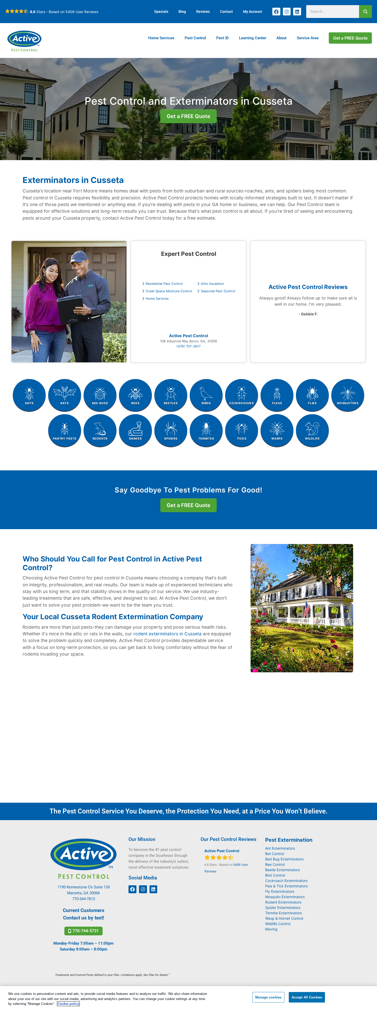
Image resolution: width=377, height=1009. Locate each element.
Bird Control (275, 875)
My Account (252, 11)
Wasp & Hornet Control (284, 918)
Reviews (203, 11)
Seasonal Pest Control (218, 291)
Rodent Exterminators (283, 902)
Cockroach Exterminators (286, 880)
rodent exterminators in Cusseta (167, 633)
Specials (161, 11)
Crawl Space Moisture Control (169, 291)
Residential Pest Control (164, 284)
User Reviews (81, 11)
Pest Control (195, 38)
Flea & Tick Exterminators (286, 886)
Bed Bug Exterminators (284, 859)
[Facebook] (276, 12)
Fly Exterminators (279, 891)
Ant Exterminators (280, 848)
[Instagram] (287, 12)
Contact (226, 11)
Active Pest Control (188, 335)
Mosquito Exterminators (285, 897)
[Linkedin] (297, 12)
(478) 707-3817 (188, 346)
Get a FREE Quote (350, 38)
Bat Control (274, 853)
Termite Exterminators (283, 913)
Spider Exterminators (282, 907)
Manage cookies (268, 997)
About (281, 38)
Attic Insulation (212, 284)
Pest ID (222, 38)
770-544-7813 (83, 899)
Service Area (308, 38)
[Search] (365, 11)
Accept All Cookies (307, 997)
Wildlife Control (277, 923)
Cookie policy (68, 1004)
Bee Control (275, 864)
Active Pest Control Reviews (308, 286)
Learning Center (252, 38)
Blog (182, 11)
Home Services (161, 38)
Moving (271, 929)
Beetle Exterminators (282, 870)
